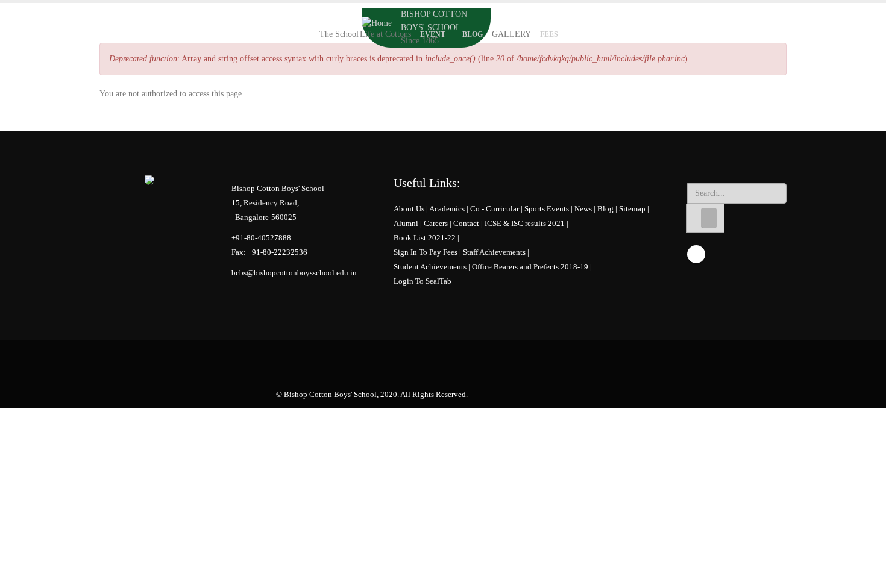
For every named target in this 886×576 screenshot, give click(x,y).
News (583, 209)
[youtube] (696, 254)
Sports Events (546, 209)
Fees (549, 34)
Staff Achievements (494, 252)
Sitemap (632, 209)
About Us (409, 209)
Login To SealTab (422, 281)
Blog (472, 34)
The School (339, 34)
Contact (466, 223)
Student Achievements (430, 267)
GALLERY (511, 34)
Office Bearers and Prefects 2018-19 (530, 267)
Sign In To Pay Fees (425, 252)
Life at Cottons (385, 34)
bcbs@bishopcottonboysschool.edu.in (294, 273)
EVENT (432, 34)
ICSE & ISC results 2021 (525, 223)
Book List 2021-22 (425, 238)
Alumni (406, 223)
